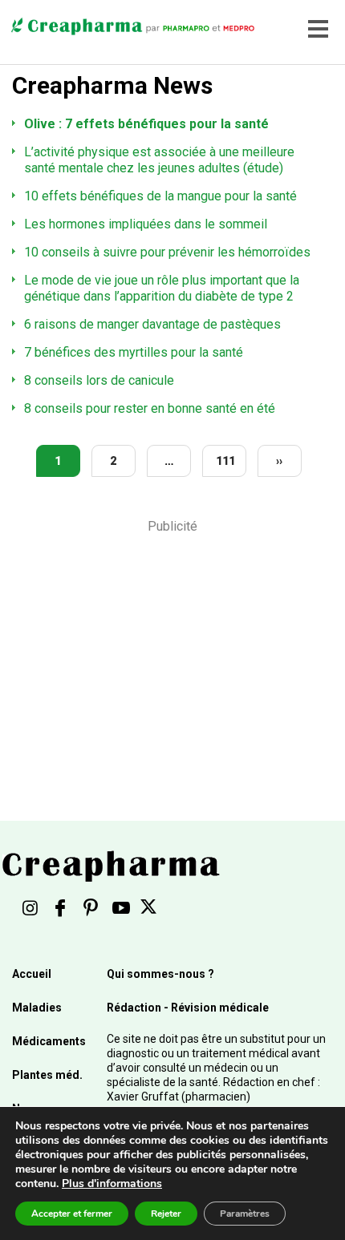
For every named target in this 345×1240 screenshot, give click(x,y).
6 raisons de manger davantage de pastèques (152, 324)
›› (279, 460)
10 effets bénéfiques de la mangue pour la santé (160, 196)
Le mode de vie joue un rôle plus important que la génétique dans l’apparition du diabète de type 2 (161, 288)
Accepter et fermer (71, 1213)
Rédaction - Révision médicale (188, 1007)
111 (225, 460)
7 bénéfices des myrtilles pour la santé (133, 352)
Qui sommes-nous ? (160, 973)
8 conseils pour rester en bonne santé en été (149, 408)
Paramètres (245, 1213)
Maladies (37, 1007)
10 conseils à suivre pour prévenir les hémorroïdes (167, 252)
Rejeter (166, 1213)
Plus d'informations (112, 1183)
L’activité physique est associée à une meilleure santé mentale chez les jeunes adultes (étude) (159, 160)
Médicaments (49, 1041)
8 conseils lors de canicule (99, 380)
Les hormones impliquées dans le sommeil (145, 224)
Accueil (31, 973)
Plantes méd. (47, 1074)
